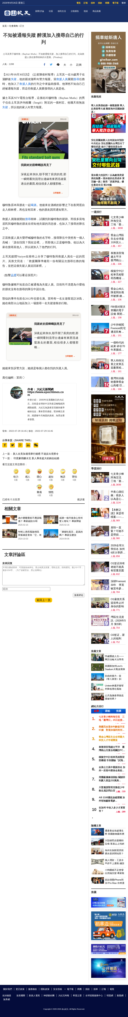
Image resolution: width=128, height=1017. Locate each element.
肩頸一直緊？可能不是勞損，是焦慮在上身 (117, 531)
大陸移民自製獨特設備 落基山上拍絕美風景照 (114, 843)
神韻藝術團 (49, 995)
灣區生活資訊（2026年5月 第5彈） (118, 621)
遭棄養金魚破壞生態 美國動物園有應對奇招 (114, 833)
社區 (51, 11)
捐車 (93, 3)
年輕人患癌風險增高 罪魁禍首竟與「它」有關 (30, 535)
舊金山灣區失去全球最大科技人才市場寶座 (117, 239)
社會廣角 (13, 26)
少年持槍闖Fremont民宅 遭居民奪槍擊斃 (118, 328)
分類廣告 (75, 11)
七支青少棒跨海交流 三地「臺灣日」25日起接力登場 (117, 221)
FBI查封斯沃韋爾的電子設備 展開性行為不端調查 (118, 310)
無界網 (6, 999)
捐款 (100, 3)
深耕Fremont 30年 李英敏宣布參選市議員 (118, 585)
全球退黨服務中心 (94, 995)
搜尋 (76, 79)
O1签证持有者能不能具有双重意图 (118, 567)
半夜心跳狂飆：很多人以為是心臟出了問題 (117, 495)
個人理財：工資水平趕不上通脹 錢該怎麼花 (114, 863)
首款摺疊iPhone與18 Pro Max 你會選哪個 (114, 883)
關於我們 (7, 989)
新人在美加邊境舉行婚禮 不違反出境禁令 (36, 453)
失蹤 (14, 79)
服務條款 (32, 989)
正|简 (79, 64)
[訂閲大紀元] (108, 906)
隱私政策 (45, 989)
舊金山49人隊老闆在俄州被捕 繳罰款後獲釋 (118, 292)
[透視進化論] (108, 462)
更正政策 (20, 989)
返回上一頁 (44, 600)
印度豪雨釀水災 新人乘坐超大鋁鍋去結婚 (36, 458)
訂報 (86, 3)
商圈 (107, 3)
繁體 (124, 3)
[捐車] (108, 939)
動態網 (120, 995)
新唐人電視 (34, 995)
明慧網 (110, 995)
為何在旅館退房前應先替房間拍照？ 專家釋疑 (114, 853)
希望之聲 (77, 995)
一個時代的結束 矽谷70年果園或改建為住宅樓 (118, 346)
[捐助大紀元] (108, 953)
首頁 (4, 26)
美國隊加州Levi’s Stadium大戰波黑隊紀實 (115, 669)
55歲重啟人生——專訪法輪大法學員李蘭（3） (114, 659)
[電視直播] (108, 977)
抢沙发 (81, 499)
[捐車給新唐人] (108, 92)
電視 (78, 3)
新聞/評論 (39, 11)
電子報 (115, 3)
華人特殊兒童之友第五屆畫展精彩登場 (117, 364)
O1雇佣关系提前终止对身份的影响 (118, 603)
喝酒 (33, 205)
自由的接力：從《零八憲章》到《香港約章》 (113, 679)
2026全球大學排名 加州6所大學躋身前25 (118, 549)
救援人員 (62, 79)
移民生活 (62, 11)
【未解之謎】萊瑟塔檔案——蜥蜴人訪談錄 (117, 513)
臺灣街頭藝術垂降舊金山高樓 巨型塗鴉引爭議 (118, 382)
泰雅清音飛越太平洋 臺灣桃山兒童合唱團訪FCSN (117, 257)
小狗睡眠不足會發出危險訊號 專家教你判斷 (114, 873)
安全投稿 (57, 989)
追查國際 (20, 995)
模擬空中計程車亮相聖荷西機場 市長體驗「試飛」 (118, 275)
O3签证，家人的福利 (118, 636)
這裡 (13, 275)
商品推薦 (97, 11)
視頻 (86, 11)
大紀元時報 (63, 995)
